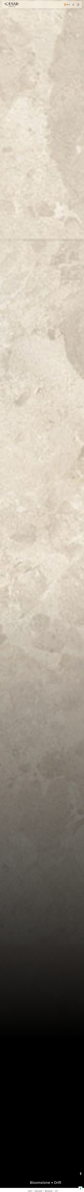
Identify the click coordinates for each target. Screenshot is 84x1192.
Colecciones (38, 1191)
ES (68, 5)
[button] (81, 1174)
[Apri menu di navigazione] (78, 4)
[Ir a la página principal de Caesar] (11, 4)
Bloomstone (48, 1191)
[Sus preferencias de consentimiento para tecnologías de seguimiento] (80, 1188)
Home (30, 1191)
